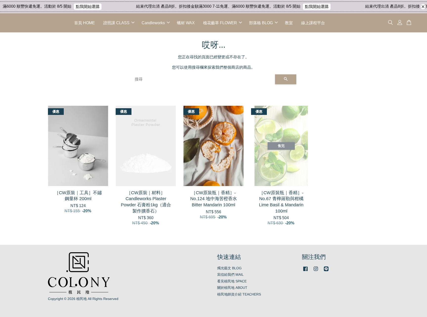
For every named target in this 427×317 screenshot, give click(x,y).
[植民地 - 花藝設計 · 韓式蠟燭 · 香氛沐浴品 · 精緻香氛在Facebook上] (305, 271)
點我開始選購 (83, 6)
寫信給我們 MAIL (230, 274)
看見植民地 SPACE (232, 281)
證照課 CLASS (116, 23)
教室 (289, 23)
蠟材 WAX (186, 23)
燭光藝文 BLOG (229, 268)
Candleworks (153, 23)
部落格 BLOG (261, 23)
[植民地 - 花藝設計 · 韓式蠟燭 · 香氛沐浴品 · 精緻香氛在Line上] (326, 271)
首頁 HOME (84, 23)
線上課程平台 (313, 23)
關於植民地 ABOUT (232, 288)
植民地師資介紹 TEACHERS (239, 294)
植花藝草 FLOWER (220, 23)
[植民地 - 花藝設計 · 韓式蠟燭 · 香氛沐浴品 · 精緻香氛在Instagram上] (315, 271)
